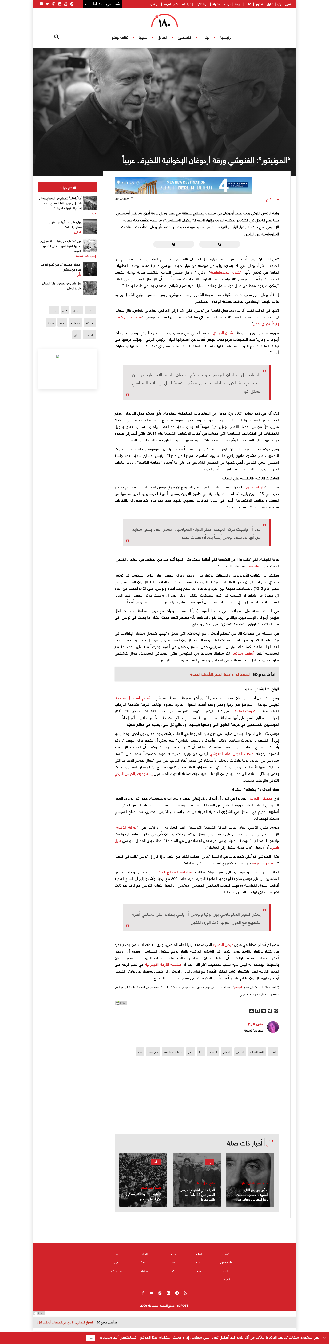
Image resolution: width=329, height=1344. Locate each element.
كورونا (226, 1279)
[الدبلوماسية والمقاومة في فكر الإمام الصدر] (143, 1180)
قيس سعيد (153, 1052)
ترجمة (238, 3)
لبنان (205, 37)
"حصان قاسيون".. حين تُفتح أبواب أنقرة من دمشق (61, 266)
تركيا (201, 1052)
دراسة (227, 3)
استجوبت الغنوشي (245, 710)
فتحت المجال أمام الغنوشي (232, 753)
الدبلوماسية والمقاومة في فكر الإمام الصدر (143, 1196)
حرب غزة (90, 322)
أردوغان (273, 1052)
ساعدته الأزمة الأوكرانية (163, 964)
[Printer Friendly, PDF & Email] (121, 1003)
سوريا (143, 37)
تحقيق (259, 3)
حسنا (90, 1338)
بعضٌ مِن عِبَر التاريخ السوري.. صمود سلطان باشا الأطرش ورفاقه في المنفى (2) (252, 1196)
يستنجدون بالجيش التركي (134, 773)
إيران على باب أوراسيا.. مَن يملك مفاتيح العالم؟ (63, 224)
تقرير (288, 3)
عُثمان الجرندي (223, 332)
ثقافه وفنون (118, 37)
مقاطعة (255, 565)
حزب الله (75, 322)
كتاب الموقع (171, 3)
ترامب (54, 310)
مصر (140, 1052)
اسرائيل (77, 310)
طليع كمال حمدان (205, 1183)
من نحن (155, 3)
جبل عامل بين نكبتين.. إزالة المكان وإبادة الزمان (62, 285)
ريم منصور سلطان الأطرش (253, 1183)
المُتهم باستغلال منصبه (134, 697)
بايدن (65, 310)
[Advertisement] (196, 1107)
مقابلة (216, 3)
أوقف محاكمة (243, 652)
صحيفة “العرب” (260, 797)
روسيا (62, 322)
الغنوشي (227, 1052)
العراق (162, 37)
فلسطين (184, 37)
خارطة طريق (255, 486)
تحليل (270, 3)
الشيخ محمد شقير (151, 1187)
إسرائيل (90, 310)
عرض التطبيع (223, 944)
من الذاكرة (202, 3)
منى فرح (272, 199)
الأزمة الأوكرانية (257, 1052)
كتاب (248, 3)
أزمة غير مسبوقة (264, 862)
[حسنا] (324, 1338)
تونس (190, 1052)
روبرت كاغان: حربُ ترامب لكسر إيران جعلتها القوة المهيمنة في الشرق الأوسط (61, 245)
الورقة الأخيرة (126, 826)
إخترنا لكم (187, 3)
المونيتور (238, 987)
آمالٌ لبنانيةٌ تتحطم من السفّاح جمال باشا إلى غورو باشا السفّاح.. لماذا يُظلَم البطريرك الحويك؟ (60, 203)
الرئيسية (226, 37)
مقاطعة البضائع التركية (174, 871)
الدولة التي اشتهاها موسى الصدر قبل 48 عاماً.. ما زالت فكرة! (197, 1194)
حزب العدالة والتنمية (173, 1052)
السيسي (240, 1052)
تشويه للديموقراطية (225, 271)
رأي (279, 3)
